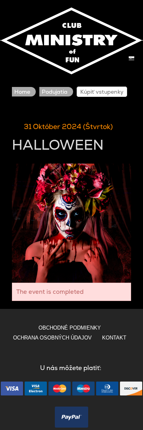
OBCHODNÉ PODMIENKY (70, 328)
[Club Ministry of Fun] (71, 39)
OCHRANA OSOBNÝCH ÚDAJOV (52, 338)
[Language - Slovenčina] (131, 58)
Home (22, 91)
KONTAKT (114, 338)
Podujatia (55, 91)
